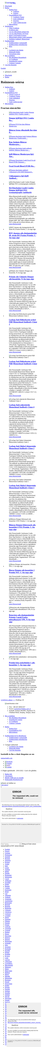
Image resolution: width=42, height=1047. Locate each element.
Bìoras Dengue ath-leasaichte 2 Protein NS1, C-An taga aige (22, 571)
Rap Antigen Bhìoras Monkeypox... (18, 143)
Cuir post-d (4, 785)
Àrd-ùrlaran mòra (14, 54)
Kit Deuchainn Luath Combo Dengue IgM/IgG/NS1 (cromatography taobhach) (21, 190)
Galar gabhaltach (18, 19)
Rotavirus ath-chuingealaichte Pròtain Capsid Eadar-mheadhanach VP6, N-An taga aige (22, 618)
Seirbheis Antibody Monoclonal (19, 39)
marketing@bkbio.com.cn (22, 709)
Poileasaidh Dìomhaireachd (14, 779)
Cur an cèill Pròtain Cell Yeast (18, 33)
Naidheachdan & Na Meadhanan (15, 736)
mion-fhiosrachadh (15, 224)
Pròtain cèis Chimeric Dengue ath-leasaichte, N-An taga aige (21, 278)
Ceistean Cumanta (15, 63)
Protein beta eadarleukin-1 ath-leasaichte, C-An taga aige (22, 664)
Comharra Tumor (18, 17)
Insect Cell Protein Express (17, 35)
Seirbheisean (9, 26)
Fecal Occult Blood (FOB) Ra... (22, 166)
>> (14, 700)
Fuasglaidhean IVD (15, 15)
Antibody (16, 11)
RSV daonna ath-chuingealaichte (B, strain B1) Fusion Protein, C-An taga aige (23, 235)
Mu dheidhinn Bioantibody (17, 57)
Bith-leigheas (13, 24)
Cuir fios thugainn (11, 65)
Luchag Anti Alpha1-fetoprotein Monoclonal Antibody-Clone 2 (22, 447)
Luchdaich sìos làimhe (16, 50)
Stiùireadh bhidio (14, 52)
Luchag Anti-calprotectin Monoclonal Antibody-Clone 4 (21, 406)
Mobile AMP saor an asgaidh (14, 778)
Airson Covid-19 (14, 94)
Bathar (7, 8)
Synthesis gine (13, 30)
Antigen (15, 13)
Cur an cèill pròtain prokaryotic (19, 32)
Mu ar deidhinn (10, 56)
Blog (10, 46)
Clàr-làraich (8, 776)
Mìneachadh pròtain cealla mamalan (20, 37)
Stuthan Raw (13, 10)
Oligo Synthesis (14, 28)
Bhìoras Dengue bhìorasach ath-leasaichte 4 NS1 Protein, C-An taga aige (22, 527)
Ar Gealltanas (13, 59)
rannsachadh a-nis (6, 758)
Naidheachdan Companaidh (18, 43)
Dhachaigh (8, 6)
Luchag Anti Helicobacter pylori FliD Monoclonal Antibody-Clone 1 (23, 363)
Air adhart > (10, 700)
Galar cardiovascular (19, 22)
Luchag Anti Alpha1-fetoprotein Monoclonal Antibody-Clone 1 (22, 486)
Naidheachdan (9, 41)
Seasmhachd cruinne (15, 61)
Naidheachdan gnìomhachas (18, 44)
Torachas (16, 21)
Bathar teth (8, 774)
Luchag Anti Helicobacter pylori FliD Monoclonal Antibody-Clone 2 (23, 322)
